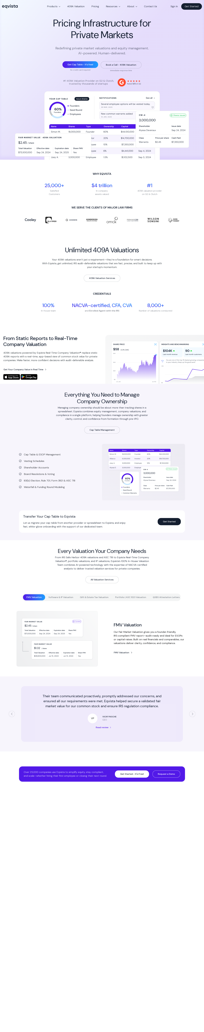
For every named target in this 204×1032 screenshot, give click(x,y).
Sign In (174, 6)
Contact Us (150, 6)
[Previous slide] (12, 714)
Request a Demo (166, 774)
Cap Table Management (102, 429)
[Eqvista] (19, 6)
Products (52, 6)
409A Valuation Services (102, 278)
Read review (102, 727)
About (130, 6)
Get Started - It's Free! (132, 774)
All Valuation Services (102, 579)
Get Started (191, 6)
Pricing (95, 6)
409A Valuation (76, 6)
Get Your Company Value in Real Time (23, 369)
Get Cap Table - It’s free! (80, 64)
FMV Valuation (121, 652)
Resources (111, 6)
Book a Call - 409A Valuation (121, 64)
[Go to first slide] (192, 714)
